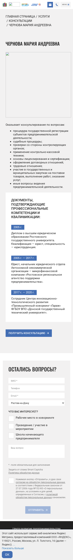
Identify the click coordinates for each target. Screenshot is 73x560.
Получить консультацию (27, 333)
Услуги (44, 16)
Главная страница (20, 16)
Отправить (36, 509)
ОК (7, 554)
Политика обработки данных (23, 472)
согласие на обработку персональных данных (40, 482)
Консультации (20, 21)
